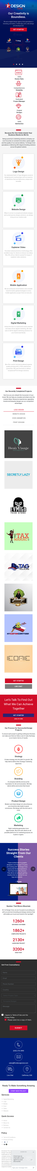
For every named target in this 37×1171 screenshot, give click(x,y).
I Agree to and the (18, 1017)
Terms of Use (17, 1015)
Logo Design (19, 410)
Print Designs (18, 422)
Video (5, 1108)
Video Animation (18, 418)
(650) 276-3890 (18, 719)
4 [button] (22, 64)
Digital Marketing (8, 1099)
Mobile (5, 1104)
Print (4, 1106)
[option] (18, 35)
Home (5, 1120)
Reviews (6, 1125)
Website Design (19, 414)
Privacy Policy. (10, 1017)
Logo (4, 1101)
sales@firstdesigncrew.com (18, 1063)
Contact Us (6, 1127)
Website (5, 1111)
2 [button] (16, 64)
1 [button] (13, 64)
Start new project (18, 1091)
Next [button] (33, 868)
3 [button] (19, 64)
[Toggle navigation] (33, 6)
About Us (6, 1123)
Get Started (18, 29)
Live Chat (18, 686)
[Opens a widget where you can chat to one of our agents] (23, 1159)
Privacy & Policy (8, 1139)
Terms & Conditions (9, 1137)
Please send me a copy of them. (20, 1020)
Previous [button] (3, 869)
